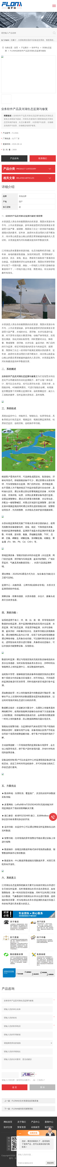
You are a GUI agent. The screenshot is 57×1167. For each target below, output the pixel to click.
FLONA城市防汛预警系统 (22, 1109)
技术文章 (8, 1127)
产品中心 (35, 1122)
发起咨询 (50, 1163)
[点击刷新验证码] (27, 1074)
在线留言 (35, 1127)
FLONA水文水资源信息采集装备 (25, 1101)
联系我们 (42, 158)
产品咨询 (14, 158)
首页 (16, 48)
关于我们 (21, 1122)
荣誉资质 (21, 1127)
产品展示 (24, 48)
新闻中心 (49, 1122)
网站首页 (8, 1122)
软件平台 (35, 48)
